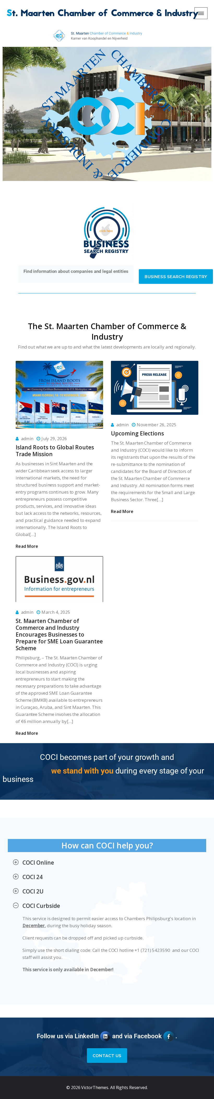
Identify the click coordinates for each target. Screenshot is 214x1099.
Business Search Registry (176, 277)
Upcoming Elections (137, 433)
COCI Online (38, 862)
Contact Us (107, 1056)
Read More (27, 546)
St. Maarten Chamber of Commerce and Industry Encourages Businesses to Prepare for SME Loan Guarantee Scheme (59, 634)
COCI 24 (32, 877)
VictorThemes (94, 1087)
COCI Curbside (41, 905)
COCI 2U (33, 891)
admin (27, 438)
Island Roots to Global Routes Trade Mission (55, 451)
